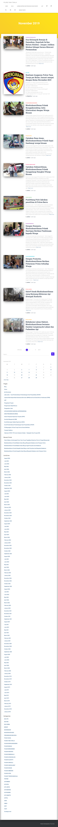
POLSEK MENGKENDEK (30, 256)
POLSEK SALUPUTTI (8, 759)
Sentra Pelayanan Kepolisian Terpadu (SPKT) (14, 416)
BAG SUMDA (7, 724)
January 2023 (7, 575)
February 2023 (7, 572)
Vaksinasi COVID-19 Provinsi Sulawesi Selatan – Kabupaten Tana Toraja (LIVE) (22, 433)
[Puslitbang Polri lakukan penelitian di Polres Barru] (14, 202)
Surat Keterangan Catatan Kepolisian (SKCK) (14, 422)
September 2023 (8, 553)
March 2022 (7, 602)
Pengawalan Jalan (8, 408)
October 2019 (7, 681)
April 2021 (6, 632)
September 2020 (8, 651)
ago (33, 65)
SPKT (5, 806)
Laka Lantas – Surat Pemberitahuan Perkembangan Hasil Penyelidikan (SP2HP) (22, 394)
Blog (12, 6)
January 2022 (7, 608)
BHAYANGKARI (7, 729)
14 (29, 372)
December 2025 (8, 480)
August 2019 (7, 687)
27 (21, 377)
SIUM (5, 800)
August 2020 (7, 654)
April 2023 (6, 567)
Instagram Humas (10, 10)
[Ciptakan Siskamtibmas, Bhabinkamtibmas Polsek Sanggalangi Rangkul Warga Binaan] (14, 169)
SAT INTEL (6, 784)
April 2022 (6, 600)
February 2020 (7, 670)
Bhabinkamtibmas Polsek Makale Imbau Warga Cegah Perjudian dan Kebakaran (22, 445)
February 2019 (7, 703)
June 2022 (6, 594)
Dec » (7, 379)
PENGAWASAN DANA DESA (10, 735)
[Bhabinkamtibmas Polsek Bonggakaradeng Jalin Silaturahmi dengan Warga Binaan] (14, 108)
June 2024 (6, 529)
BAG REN (27, 72)
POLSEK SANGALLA (8, 762)
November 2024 (8, 515)
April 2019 (6, 698)
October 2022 (7, 583)
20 (21, 375)
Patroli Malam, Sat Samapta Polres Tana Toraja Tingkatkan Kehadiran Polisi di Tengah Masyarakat (26, 440)
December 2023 (8, 545)
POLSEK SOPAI (29, 135)
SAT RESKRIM (7, 792)
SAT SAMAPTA (7, 795)
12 (14, 372)
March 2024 (7, 537)
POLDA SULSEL (29, 197)
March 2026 (7, 472)
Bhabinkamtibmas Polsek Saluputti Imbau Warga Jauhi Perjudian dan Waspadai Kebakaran (25, 448)
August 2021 (7, 621)
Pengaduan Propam (9, 403)
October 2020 (7, 649)
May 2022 (6, 597)
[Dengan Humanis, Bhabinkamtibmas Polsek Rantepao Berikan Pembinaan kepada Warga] (14, 229)
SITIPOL (6, 798)
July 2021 (6, 624)
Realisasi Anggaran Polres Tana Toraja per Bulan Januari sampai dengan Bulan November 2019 (40, 77)
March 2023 (7, 570)
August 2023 (7, 556)
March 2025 (7, 504)
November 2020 (8, 646)
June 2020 (6, 659)
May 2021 (6, 630)
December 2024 (8, 512)
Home (6, 6)
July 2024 (6, 526)
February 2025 (7, 507)
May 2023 (6, 564)
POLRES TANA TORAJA (9, 740)
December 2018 (8, 709)
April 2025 (6, 502)
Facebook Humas (51, 6)
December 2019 (8, 676)
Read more (41, 63)
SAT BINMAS (7, 781)
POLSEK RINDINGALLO (9, 754)
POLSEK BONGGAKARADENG (31, 102)
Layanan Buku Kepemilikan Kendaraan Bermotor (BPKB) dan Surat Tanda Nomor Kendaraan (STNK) (27, 397)
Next (39, 349)
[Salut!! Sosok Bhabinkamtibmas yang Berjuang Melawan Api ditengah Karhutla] (14, 294)
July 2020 (6, 657)
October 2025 (7, 485)
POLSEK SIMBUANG (8, 770)
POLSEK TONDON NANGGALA (11, 776)
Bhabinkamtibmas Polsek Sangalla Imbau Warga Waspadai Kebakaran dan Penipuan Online (25, 451)
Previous (20, 349)
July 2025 (6, 493)
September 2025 (8, 488)
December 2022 (8, 578)
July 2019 (6, 689)
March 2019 (7, 700)
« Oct (5, 379)
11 (7, 372)
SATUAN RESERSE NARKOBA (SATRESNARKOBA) (15, 411)
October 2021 (7, 616)
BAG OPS (6, 718)
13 (21, 372)
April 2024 (6, 534)
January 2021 (7, 640)
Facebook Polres (46, 6)
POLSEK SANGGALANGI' (30, 164)
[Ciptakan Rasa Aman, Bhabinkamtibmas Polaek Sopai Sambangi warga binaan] (14, 141)
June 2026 (6, 463)
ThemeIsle (52, 823)
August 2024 (7, 523)
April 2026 (6, 469)
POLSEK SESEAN (8, 768)
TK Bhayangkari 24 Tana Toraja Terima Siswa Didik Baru (17, 427)
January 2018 (7, 711)
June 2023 (6, 561)
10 (35, 349)
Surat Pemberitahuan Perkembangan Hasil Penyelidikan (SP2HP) (19, 424)
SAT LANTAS (7, 787)
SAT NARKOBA (7, 789)
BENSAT (6, 727)
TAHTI (5, 808)
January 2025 (7, 510)
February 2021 (7, 638)
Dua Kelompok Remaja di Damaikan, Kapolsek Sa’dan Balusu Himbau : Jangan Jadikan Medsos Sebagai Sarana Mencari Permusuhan (40, 45)
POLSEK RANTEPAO (30, 223)
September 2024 (8, 521)
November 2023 (8, 548)
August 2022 (7, 589)
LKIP (42, 6)
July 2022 (6, 591)
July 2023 (6, 559)
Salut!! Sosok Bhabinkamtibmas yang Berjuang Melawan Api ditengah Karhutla (39, 294)
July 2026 (6, 461)
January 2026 (7, 477)
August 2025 (7, 491)
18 (7, 375)
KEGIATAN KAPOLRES (9, 732)
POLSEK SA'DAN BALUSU (31, 37)
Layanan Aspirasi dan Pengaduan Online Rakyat (27, 6)
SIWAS (5, 803)
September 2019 (8, 684)
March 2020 (7, 668)
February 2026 (7, 474)
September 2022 (8, 586)
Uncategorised (7, 811)
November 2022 (8, 580)
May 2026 (6, 466)
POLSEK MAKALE (8, 746)
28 (29, 377)
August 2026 (7, 458)
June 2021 (6, 627)
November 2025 (8, 482)
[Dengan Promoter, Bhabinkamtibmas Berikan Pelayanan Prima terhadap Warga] (14, 261)
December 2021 (8, 610)
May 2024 (6, 531)
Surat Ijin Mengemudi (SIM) (10, 419)
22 (36, 375)
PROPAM (6, 778)
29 (36, 377)
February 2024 (7, 540)
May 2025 (6, 499)
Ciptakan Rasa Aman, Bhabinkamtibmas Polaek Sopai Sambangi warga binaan (39, 140)
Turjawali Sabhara (8, 430)
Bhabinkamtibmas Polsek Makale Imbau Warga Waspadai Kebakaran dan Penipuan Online (25, 442)
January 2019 (7, 706)
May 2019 (6, 695)
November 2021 (8, 613)
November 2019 (8, 679)
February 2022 (7, 605)
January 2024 (7, 542)
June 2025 (6, 496)
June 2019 (6, 692)
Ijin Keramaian (7, 392)
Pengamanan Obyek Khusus (10, 405)
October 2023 (7, 551)
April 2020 (6, 665)
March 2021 (7, 635)
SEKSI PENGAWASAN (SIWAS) (11, 413)
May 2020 (6, 662)
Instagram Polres (15, 10)
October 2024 (7, 518)
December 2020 (8, 643)
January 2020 (7, 673)
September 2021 (8, 619)
